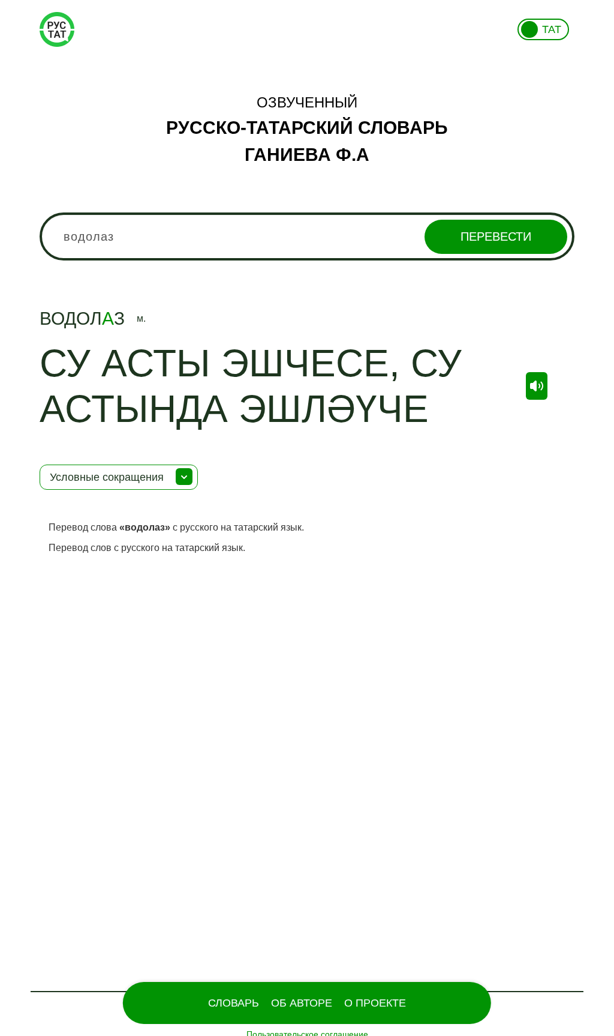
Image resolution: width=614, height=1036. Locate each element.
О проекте (375, 1003)
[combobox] (307, 236)
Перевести (495, 236)
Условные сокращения (107, 477)
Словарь (233, 1003)
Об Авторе (301, 1003)
